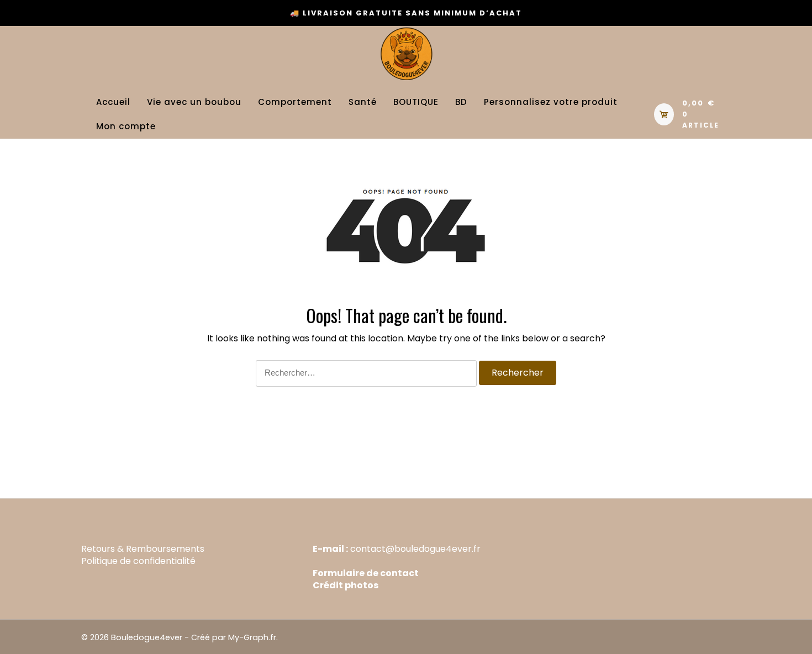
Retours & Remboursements (142, 548)
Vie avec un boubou (194, 102)
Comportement (295, 102)
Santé (363, 102)
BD (461, 102)
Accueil (113, 102)
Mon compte (126, 126)
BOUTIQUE (416, 102)
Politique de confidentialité (138, 561)
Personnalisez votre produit (551, 102)
